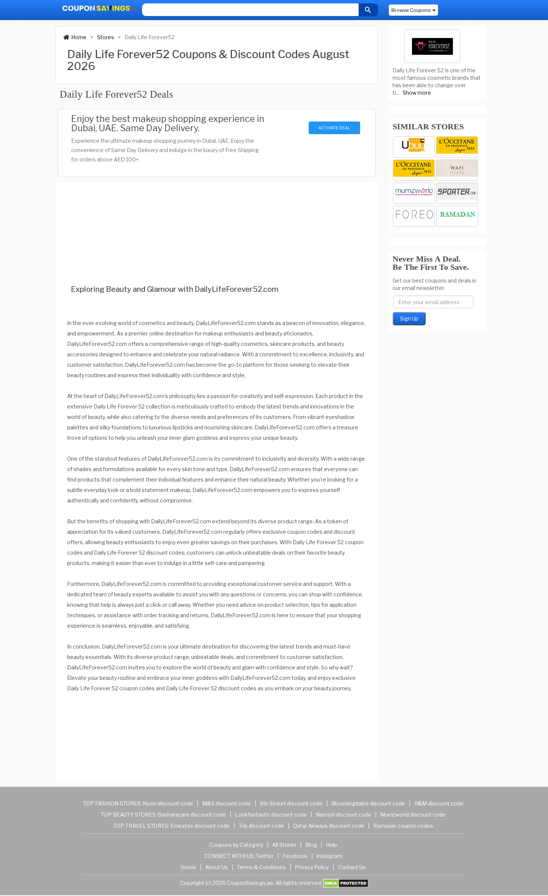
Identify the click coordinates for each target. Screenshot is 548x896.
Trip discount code (261, 826)
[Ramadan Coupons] (457, 216)
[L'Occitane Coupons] (457, 147)
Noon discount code (168, 803)
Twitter (265, 856)
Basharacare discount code (192, 814)
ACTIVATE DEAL (334, 127)
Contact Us (352, 867)
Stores (105, 37)
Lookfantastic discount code (271, 814)
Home (78, 37)
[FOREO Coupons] (414, 216)
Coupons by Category (236, 845)
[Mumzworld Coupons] (414, 193)
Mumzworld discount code (412, 814)
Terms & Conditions (261, 867)
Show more (417, 92)
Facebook (295, 856)
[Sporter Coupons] (457, 193)
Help (331, 845)
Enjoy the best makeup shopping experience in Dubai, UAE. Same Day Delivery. (167, 123)
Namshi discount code (343, 814)
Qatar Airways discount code (328, 826)
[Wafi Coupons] (457, 170)
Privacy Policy (312, 867)
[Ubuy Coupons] (414, 147)
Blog (311, 845)
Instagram (329, 856)
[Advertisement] (217, 223)
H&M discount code (438, 803)
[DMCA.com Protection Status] (345, 882)
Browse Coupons (411, 10)
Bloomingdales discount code (368, 803)
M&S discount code (226, 803)
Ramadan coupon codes (403, 826)
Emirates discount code (200, 826)
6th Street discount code (291, 803)
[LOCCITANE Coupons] (414, 170)
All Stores (284, 845)
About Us (216, 867)
